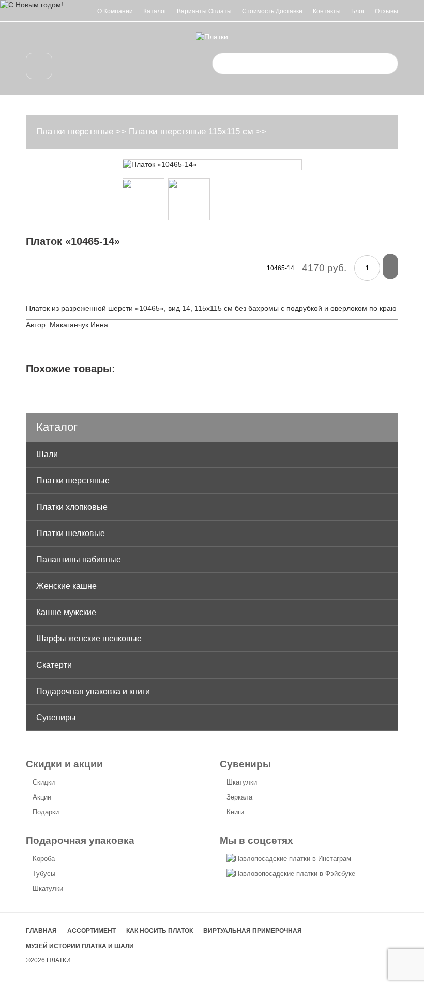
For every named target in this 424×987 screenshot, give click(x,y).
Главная (41, 930)
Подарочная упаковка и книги (93, 691)
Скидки (44, 782)
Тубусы (44, 874)
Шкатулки (241, 782)
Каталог (154, 11)
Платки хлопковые (72, 507)
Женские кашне (66, 586)
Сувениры (56, 717)
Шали (47, 454)
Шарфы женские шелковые (89, 638)
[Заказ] (390, 266)
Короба (44, 859)
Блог (358, 11)
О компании (115, 11)
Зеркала (239, 797)
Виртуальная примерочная (252, 930)
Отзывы (386, 11)
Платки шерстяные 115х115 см (191, 131)
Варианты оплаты (204, 11)
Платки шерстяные (74, 131)
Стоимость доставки (272, 11)
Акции (42, 797)
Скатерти (54, 665)
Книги (235, 812)
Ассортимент (91, 930)
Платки (59, 960)
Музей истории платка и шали (80, 946)
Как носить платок (159, 930)
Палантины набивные (78, 559)
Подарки (46, 812)
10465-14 (280, 268)
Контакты (327, 11)
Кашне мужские (66, 612)
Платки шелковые (70, 533)
